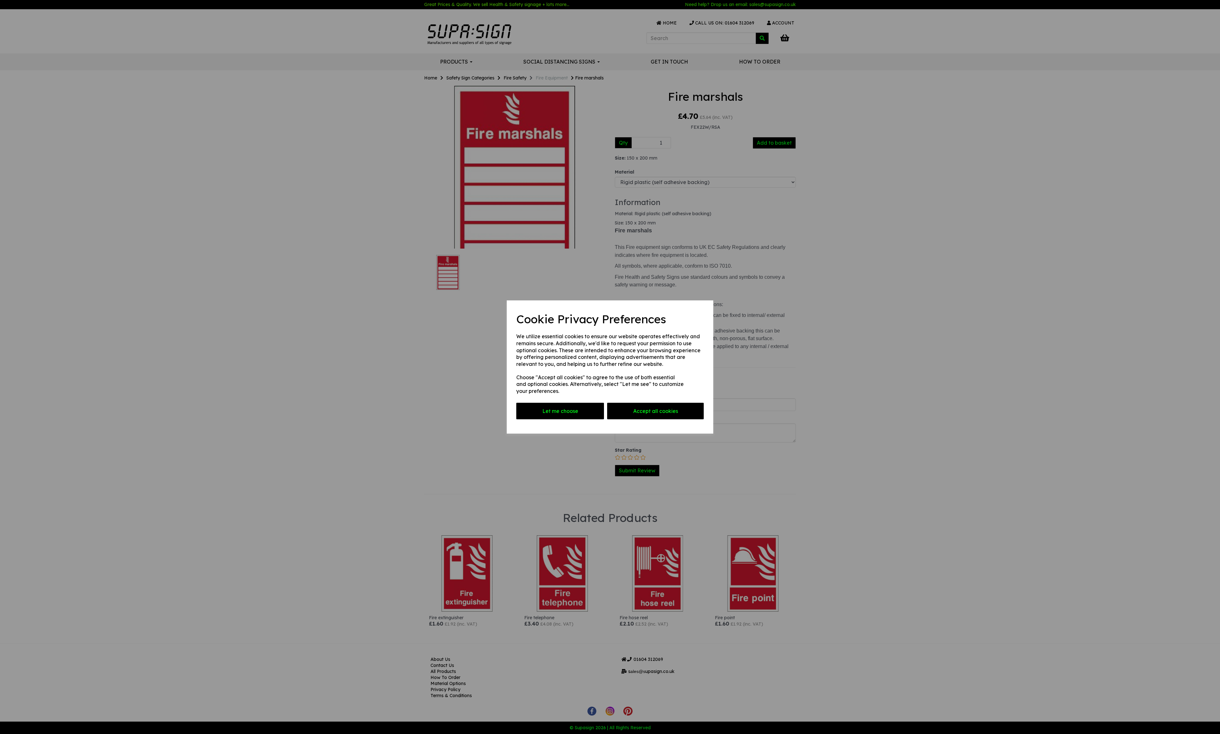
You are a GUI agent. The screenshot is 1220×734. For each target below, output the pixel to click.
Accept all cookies (655, 411)
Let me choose (560, 411)
